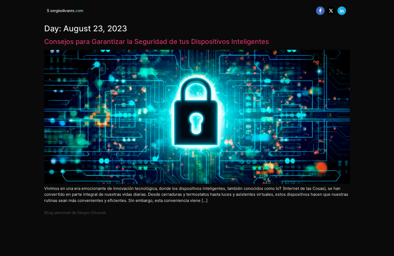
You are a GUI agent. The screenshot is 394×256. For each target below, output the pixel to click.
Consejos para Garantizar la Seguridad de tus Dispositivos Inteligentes (156, 41)
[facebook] (320, 10)
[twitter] (331, 10)
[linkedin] (341, 10)
